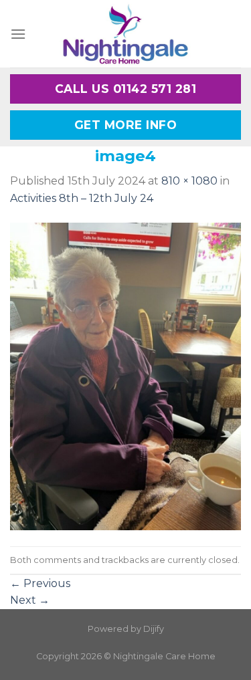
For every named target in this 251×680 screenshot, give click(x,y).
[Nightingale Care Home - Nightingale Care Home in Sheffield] (126, 34)
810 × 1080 (189, 181)
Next (30, 600)
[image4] (125, 375)
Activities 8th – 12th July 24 (81, 198)
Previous (40, 583)
